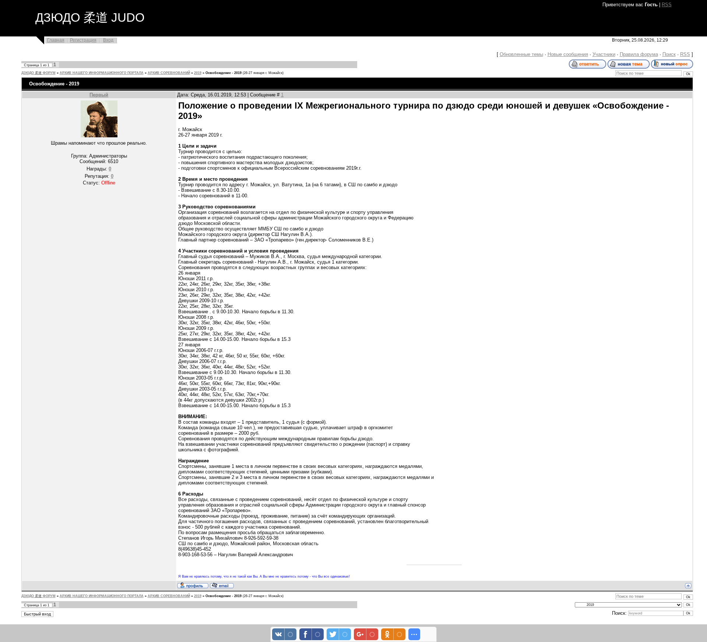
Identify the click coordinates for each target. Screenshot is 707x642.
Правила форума (639, 54)
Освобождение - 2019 (223, 73)
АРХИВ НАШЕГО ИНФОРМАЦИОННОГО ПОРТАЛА (102, 73)
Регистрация (83, 40)
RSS (667, 4)
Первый (98, 95)
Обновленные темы (521, 54)
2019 (197, 73)
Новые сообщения (568, 54)
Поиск (669, 54)
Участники (603, 54)
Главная (55, 40)
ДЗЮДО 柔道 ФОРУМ (38, 73)
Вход (108, 40)
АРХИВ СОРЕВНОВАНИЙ (169, 73)
